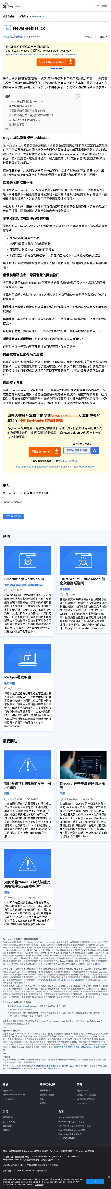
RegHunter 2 (9, 1099)
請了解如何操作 (50, 1069)
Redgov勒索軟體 (17, 677)
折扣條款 (80, 980)
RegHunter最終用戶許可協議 (71, 1121)
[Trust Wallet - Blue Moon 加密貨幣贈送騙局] (83, 560)
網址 (7, 129)
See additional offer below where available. (26, 54)
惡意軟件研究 (48, 1084)
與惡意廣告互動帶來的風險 (24, 120)
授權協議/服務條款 (48, 980)
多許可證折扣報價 (77, 450)
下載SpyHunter (41, 451)
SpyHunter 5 (82, 1090)
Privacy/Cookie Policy (66, 54)
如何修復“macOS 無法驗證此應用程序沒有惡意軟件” (27, 884)
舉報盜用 (7, 1130)
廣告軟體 (18, 36)
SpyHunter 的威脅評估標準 (35, 1151)
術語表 (43, 1103)
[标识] (12, 5)
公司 (5, 1111)
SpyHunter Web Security (14, 1094)
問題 (7, 793)
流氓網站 (23, 16)
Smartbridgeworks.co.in (24, 579)
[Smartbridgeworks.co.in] (27, 560)
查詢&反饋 (7, 1126)
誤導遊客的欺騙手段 (20, 106)
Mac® (75, 461)
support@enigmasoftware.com (53, 1021)
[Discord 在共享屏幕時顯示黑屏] (83, 764)
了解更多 (39, 1184)
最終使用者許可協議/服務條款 (66, 1047)
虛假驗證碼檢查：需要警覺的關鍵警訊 (31, 115)
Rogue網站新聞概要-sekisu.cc (26, 101)
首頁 (5, 1151)
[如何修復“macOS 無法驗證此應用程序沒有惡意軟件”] (27, 863)
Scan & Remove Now (52, 62)
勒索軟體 (9, 683)
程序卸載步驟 (15, 1151)
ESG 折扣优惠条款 (66, 1138)
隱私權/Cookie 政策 (66, 980)
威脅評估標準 (14, 1069)
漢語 (98, 6)
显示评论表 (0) (13, 516)
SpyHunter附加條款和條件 (62, 1151)
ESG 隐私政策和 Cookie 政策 (71, 1130)
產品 (5, 1084)
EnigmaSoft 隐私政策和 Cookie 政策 (74, 1126)
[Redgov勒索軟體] (27, 658)
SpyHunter (8, 1090)
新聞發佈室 (8, 1117)
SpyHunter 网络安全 (86, 1099)
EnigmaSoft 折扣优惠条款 (70, 1134)
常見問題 (96, 964)
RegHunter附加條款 (85, 1151)
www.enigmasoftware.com (26, 1006)
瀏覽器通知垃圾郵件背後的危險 (27, 110)
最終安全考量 (16, 124)
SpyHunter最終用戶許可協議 (71, 1117)
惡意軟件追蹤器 (47, 1094)
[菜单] (104, 6)
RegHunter (82, 1103)
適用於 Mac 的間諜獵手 (87, 1094)
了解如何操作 (18, 983)
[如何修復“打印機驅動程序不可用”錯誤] (27, 764)
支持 (79, 1084)
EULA (49, 54)
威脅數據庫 (8, 16)
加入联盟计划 (9, 1121)
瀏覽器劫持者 (36, 585)
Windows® (64, 461)
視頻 (42, 1099)
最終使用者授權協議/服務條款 (47, 1066)
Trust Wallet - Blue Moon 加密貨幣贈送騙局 (82, 581)
